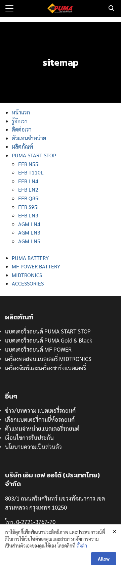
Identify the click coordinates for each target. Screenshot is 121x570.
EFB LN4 (28, 181)
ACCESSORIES (28, 283)
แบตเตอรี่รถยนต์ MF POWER (38, 349)
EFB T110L (31, 172)
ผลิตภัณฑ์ (22, 146)
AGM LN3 (29, 232)
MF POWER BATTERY (36, 266)
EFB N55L (29, 163)
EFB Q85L (29, 198)
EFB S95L (29, 206)
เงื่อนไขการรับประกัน (29, 437)
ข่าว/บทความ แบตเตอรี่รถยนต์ (40, 410)
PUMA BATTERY (30, 257)
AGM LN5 (29, 241)
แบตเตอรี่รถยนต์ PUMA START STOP (48, 331)
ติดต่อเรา (22, 129)
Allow (104, 559)
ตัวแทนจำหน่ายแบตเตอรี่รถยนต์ (42, 428)
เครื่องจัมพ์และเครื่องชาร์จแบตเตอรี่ (45, 367)
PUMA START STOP (34, 155)
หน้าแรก (21, 112)
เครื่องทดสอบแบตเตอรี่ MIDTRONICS (48, 358)
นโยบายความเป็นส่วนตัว (33, 446)
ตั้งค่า (82, 545)
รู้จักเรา (20, 120)
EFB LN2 (28, 189)
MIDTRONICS (27, 274)
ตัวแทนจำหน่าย (29, 138)
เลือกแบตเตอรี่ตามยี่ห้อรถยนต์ (40, 419)
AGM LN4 (29, 223)
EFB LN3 (28, 215)
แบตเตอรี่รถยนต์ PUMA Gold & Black (48, 340)
